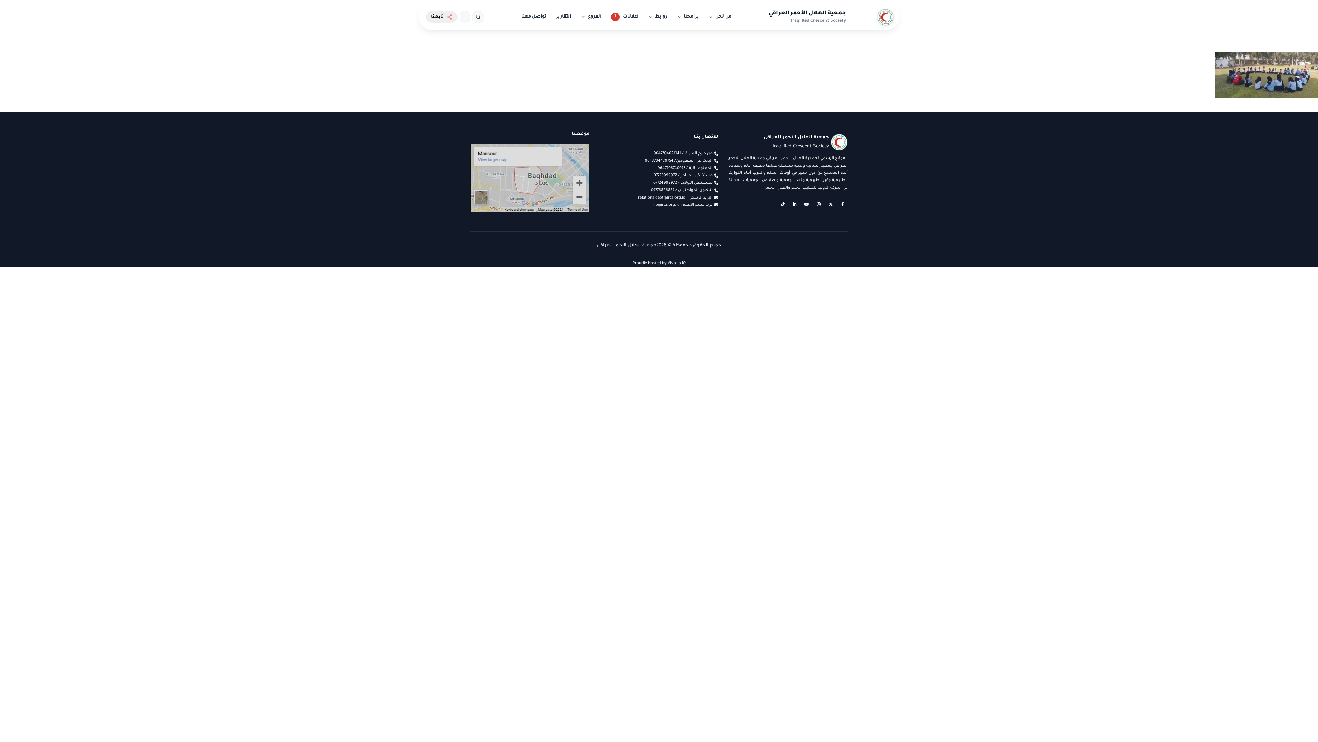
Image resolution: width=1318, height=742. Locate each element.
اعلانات (630, 16)
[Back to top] (18, 723)
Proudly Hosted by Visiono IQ (659, 263)
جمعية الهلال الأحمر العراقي (807, 13)
